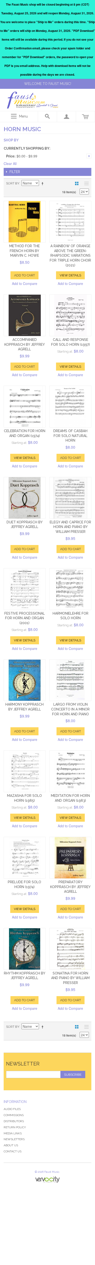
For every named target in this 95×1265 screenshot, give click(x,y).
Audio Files (12, 1109)
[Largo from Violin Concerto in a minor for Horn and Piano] (70, 680)
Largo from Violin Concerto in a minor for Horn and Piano (70, 709)
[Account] (66, 116)
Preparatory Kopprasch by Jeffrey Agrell (70, 886)
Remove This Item (88, 156)
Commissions (14, 1115)
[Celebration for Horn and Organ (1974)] (25, 407)
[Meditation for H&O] (70, 771)
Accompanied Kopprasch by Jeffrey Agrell (24, 344)
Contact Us (12, 1151)
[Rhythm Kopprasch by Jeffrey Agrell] (25, 949)
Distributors (14, 1121)
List (85, 183)
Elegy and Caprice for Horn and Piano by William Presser (70, 527)
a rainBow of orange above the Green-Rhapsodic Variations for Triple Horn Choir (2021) (70, 255)
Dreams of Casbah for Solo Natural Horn (70, 435)
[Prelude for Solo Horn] (25, 858)
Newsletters (14, 1139)
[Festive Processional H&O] (25, 589)
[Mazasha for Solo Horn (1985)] (25, 771)
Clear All (10, 163)
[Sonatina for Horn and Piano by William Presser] (70, 949)
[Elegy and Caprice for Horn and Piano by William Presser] (70, 498)
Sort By (12, 183)
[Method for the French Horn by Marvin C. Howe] (25, 222)
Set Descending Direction (43, 183)
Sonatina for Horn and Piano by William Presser (70, 978)
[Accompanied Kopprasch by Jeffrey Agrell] (25, 315)
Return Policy (15, 1127)
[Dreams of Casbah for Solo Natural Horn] (70, 407)
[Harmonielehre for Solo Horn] (70, 589)
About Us (11, 1145)
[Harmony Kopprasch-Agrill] (25, 680)
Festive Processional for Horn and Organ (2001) (24, 618)
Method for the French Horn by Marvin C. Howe (24, 250)
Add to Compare (24, 283)
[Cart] (85, 116)
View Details (70, 275)
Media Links (13, 1133)
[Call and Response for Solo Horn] (70, 315)
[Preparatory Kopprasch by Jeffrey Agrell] (70, 858)
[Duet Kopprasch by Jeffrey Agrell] (25, 498)
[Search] (47, 116)
